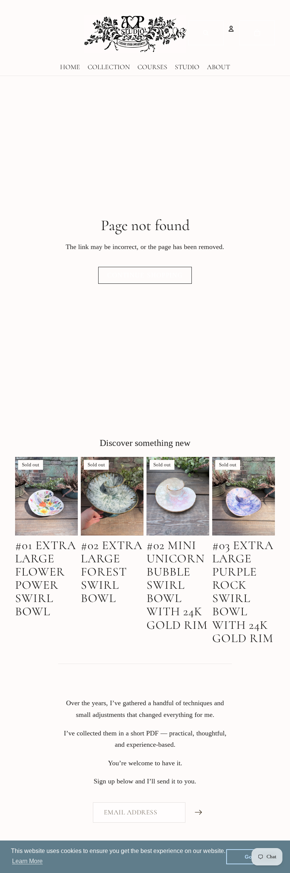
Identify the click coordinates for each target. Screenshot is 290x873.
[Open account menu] (231, 28)
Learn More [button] (27, 861)
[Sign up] (198, 812)
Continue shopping (145, 275)
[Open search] (206, 32)
